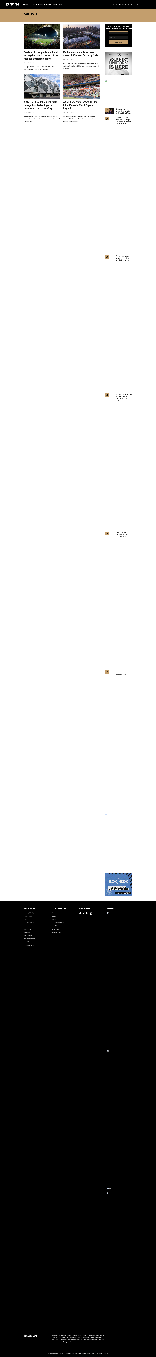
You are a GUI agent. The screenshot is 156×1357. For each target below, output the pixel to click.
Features (40, 4)
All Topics (32, 4)
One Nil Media (90, 1353)
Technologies (27, 929)
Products (26, 926)
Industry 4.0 (27, 932)
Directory (54, 4)
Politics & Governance (29, 922)
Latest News (24, 4)
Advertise (121, 4)
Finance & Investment (29, 938)
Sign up (114, 4)
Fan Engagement (28, 935)
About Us (54, 913)
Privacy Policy (55, 929)
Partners (54, 916)
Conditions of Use (56, 932)
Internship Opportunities (58, 922)
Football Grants (28, 942)
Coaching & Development (30, 913)
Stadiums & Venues (29, 945)
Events (25, 919)
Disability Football (28, 916)
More (60, 4)
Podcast (48, 4)
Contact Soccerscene (57, 926)
